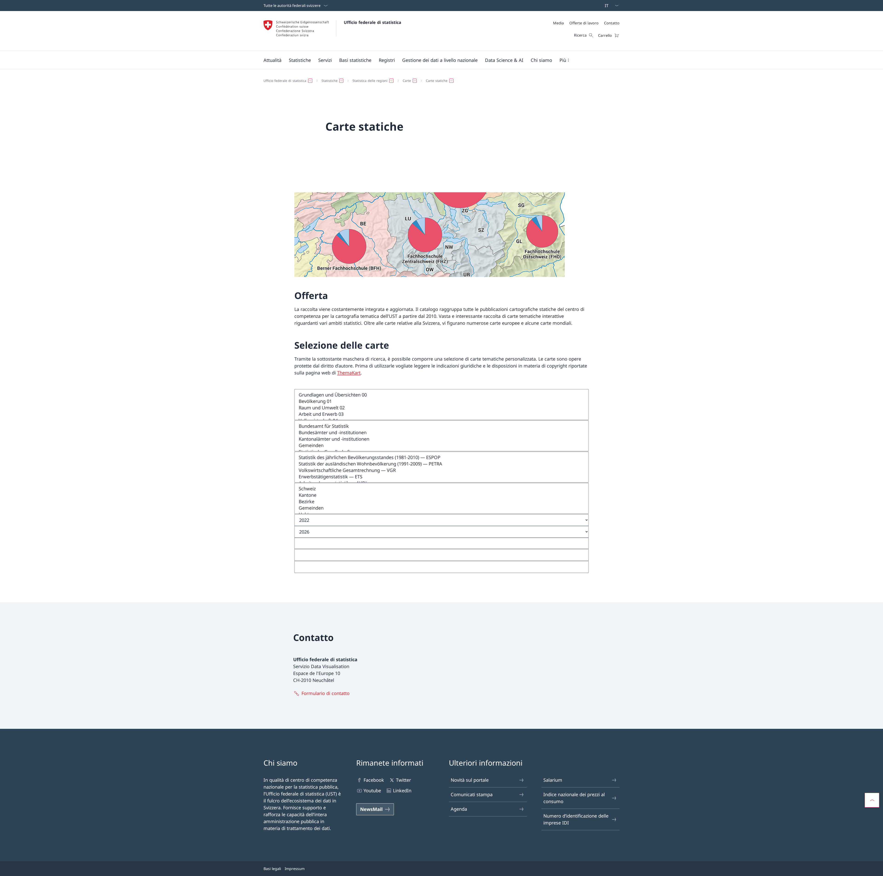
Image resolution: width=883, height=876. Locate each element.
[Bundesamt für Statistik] (441, 426)
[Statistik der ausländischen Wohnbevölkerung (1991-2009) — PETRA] (441, 464)
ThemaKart (349, 373)
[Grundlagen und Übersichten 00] (441, 395)
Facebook (374, 780)
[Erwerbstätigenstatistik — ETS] (441, 477)
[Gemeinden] (441, 445)
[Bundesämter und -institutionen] (441, 432)
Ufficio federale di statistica (372, 22)
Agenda (459, 809)
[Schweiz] (441, 488)
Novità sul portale (470, 780)
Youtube (372, 790)
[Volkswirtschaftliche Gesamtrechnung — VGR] (441, 470)
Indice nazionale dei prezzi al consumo (574, 797)
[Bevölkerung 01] (441, 401)
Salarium (552, 780)
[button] (272, 60)
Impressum (295, 868)
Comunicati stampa (472, 794)
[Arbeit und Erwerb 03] (441, 414)
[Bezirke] (441, 501)
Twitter (403, 780)
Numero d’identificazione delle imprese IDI (575, 819)
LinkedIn (402, 790)
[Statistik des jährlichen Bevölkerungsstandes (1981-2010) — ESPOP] (441, 457)
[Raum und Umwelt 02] (441, 408)
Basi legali (272, 868)
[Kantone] (441, 495)
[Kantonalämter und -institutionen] (441, 439)
